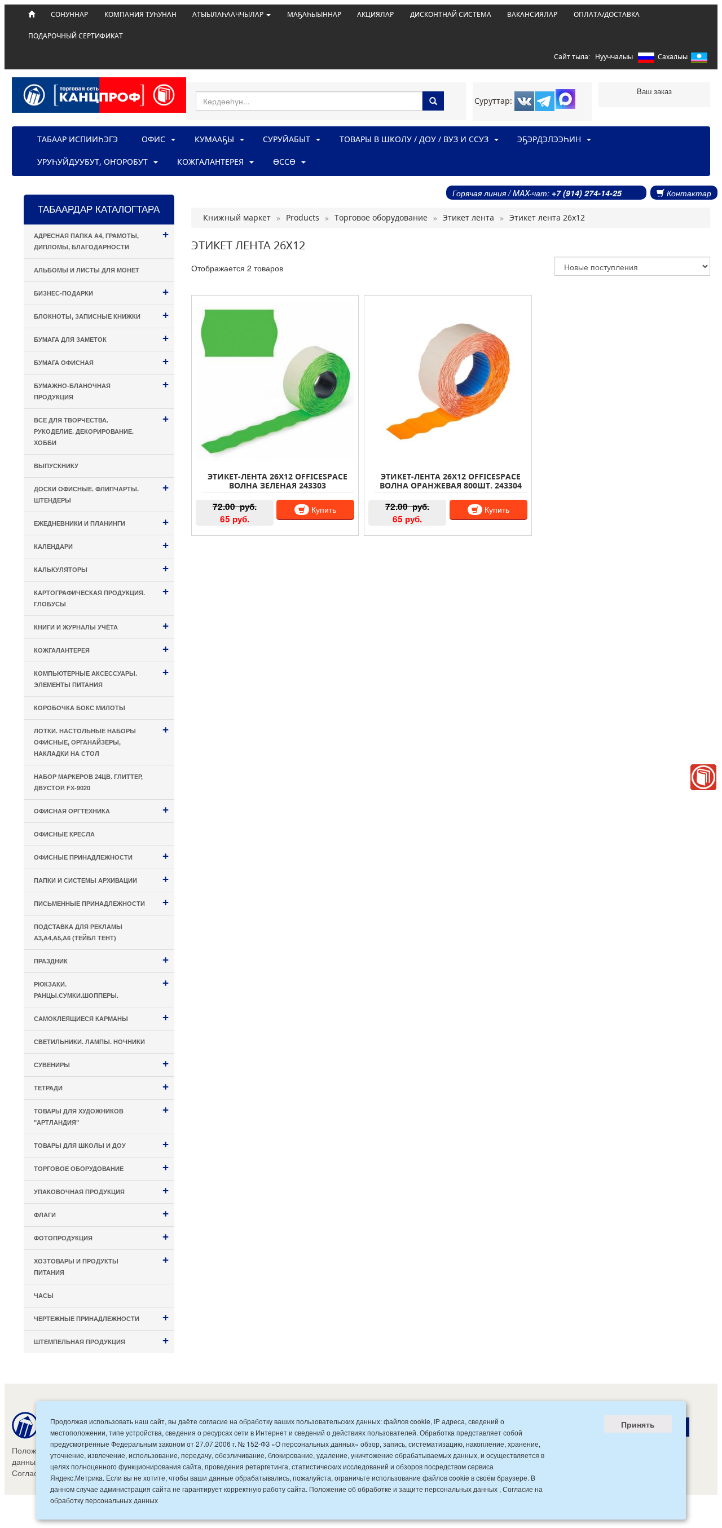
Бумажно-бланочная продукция (101, 389)
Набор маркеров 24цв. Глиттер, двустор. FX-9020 (88, 782)
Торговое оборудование (101, 1167)
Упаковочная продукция (101, 1190)
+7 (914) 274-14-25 (587, 193)
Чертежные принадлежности (101, 1317)
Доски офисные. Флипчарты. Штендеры (101, 493)
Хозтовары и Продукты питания (101, 1265)
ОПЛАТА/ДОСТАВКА (607, 14)
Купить (322, 509)
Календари (101, 545)
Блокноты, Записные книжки (101, 315)
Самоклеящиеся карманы (101, 1017)
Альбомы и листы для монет (86, 270)
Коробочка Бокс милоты (79, 707)
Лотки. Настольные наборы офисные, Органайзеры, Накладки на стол (101, 740)
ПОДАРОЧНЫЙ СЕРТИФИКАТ (75, 35)
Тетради (101, 1087)
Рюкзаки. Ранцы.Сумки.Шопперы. (101, 988)
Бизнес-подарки (101, 292)
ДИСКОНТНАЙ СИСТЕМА (450, 14)
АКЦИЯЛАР (375, 14)
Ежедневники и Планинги (101, 522)
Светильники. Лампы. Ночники (89, 1041)
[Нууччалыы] (646, 59)
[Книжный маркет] (703, 777)
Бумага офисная (101, 361)
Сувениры (101, 1063)
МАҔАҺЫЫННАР (314, 14)
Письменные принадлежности (101, 902)
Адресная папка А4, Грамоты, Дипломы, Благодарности (101, 239)
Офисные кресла (64, 834)
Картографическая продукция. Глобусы (101, 596)
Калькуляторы (101, 568)
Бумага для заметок (101, 338)
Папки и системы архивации (101, 879)
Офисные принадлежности (101, 856)
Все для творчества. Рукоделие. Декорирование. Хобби (101, 429)
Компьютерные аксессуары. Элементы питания (101, 677)
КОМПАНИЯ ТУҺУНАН (140, 14)
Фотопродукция (101, 1237)
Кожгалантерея (101, 649)
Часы (44, 1295)
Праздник (101, 960)
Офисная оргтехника (101, 810)
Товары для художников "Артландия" (101, 1115)
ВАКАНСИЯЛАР (532, 14)
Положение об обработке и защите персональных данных (403, 1489)
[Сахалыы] (699, 59)
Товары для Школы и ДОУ (101, 1144)
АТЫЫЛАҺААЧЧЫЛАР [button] (228, 14)
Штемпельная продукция (101, 1340)
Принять (638, 1424)
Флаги (101, 1213)
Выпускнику (56, 466)
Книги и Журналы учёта (101, 626)
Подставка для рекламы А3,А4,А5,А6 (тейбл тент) (78, 932)
